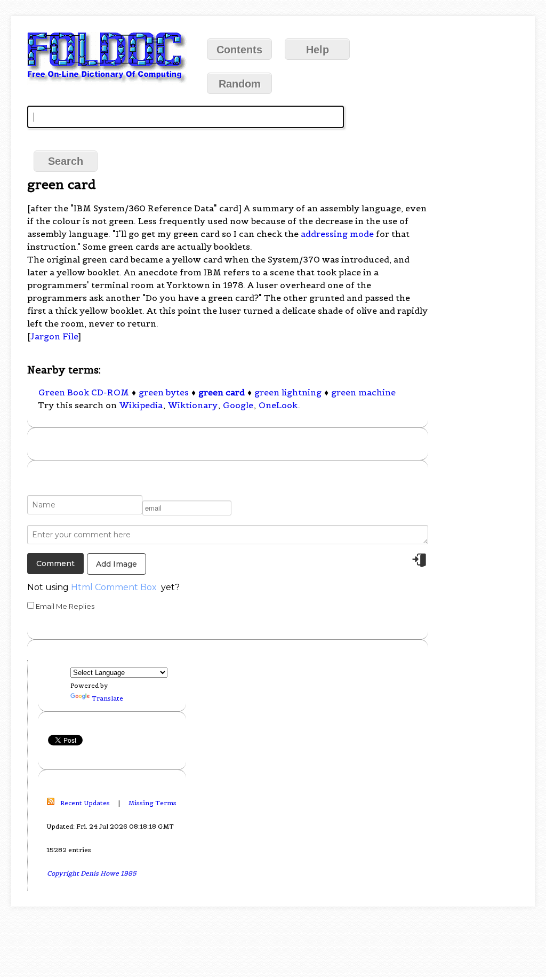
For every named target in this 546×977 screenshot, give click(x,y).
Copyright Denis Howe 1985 (91, 873)
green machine (363, 392)
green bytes (164, 392)
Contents (239, 49)
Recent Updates (85, 803)
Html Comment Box (114, 587)
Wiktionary (193, 405)
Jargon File (54, 336)
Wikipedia (141, 405)
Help (317, 49)
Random (240, 84)
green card (221, 392)
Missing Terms (152, 803)
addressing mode (337, 233)
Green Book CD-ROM (83, 392)
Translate (107, 698)
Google (238, 405)
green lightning (288, 392)
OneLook (278, 405)
